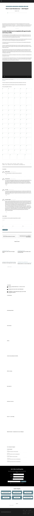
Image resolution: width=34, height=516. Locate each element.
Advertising (29, 510)
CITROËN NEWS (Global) (15, 6)
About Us (24, 510)
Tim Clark (12, 164)
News (27, 6)
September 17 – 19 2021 (5, 164)
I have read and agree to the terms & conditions (17, 483)
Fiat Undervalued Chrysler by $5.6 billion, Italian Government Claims (24, 252)
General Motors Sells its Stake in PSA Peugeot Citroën (8, 252)
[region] (17, 276)
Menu (32, 1)
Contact (28, 513)
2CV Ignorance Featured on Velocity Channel (12, 451)
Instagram (17, 512)
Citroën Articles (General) (9, 6)
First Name (11, 474)
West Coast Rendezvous (16, 164)
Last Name (11, 476)
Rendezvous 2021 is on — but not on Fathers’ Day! (24, 263)
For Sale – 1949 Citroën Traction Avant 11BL (12, 456)
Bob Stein (8, 450)
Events (24, 6)
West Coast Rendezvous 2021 (22, 164)
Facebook (16, 512)
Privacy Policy (24, 513)
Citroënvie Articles (21, 6)
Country (12, 479)
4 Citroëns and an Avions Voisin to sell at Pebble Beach (13, 461)
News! (26, 510)
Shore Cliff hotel (9, 164)
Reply (6, 174)
